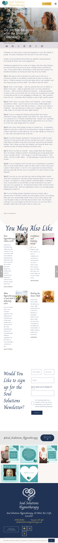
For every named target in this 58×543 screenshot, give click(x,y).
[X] (24, 533)
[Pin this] (30, 46)
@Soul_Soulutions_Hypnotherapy (21, 438)
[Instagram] (29, 528)
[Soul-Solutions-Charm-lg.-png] (14, 3)
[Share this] (13, 46)
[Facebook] (24, 528)
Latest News (34, 337)
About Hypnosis (8, 286)
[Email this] (7, 46)
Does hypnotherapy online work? (9, 238)
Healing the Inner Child (35, 294)
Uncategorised (11, 213)
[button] (55, 4)
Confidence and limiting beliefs (35, 239)
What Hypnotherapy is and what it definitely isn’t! (9, 298)
